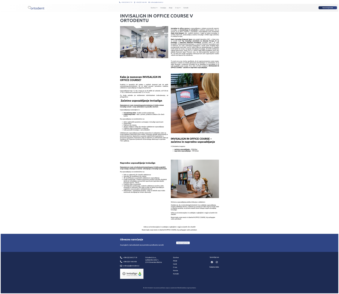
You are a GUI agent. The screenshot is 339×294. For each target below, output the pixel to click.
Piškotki (179, 288)
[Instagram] (217, 262)
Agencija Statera (191, 288)
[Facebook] (212, 262)
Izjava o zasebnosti (171, 288)
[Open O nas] (180, 8)
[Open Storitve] (157, 8)
